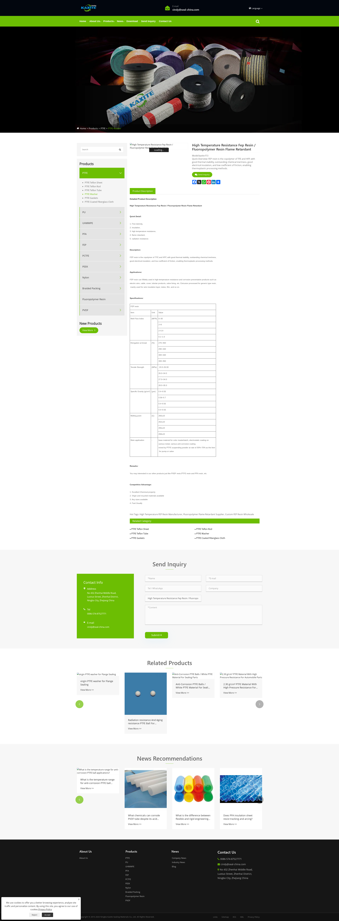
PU (84, 212)
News (120, 21)
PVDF (85, 310)
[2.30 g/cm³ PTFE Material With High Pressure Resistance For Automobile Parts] (241, 676)
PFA (84, 234)
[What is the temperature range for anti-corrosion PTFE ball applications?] (98, 771)
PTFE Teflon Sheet (93, 182)
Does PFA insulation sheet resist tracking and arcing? (238, 817)
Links (215, 917)
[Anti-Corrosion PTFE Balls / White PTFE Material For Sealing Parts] (193, 676)
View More (87, 330)
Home (82, 21)
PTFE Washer (114, 128)
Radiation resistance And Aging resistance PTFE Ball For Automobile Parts (145, 721)
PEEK (85, 266)
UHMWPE (87, 223)
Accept (47, 915)
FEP (84, 244)
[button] (79, 704)
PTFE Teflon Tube (93, 190)
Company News (178, 858)
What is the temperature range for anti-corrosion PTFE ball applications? (97, 781)
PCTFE (85, 255)
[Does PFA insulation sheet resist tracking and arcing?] (241, 789)
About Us (94, 21)
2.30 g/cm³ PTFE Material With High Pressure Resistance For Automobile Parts (240, 686)
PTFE (103, 128)
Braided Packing (91, 288)
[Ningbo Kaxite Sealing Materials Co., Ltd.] (88, 8)
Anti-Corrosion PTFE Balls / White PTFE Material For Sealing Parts (193, 686)
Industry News (178, 862)
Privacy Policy (254, 917)
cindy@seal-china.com (98, 626)
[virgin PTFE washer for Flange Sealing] (98, 674)
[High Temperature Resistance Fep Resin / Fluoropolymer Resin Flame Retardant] (159, 146)
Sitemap (225, 917)
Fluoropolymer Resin (94, 299)
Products (108, 21)
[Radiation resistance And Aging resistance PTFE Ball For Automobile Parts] (146, 694)
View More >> (87, 689)
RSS (234, 917)
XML (242, 917)
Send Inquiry (148, 21)
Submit (156, 635)
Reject (34, 915)
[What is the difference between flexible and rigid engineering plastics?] (193, 789)
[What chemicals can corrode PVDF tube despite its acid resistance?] (146, 789)
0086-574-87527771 (96, 613)
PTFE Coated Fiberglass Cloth (99, 201)
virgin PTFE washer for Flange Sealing (96, 683)
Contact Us (165, 21)
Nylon (85, 277)
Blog (173, 866)
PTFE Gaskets (91, 198)
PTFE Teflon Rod (93, 186)
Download (132, 21)
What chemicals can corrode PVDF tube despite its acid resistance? (144, 817)
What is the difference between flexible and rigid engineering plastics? (193, 817)
